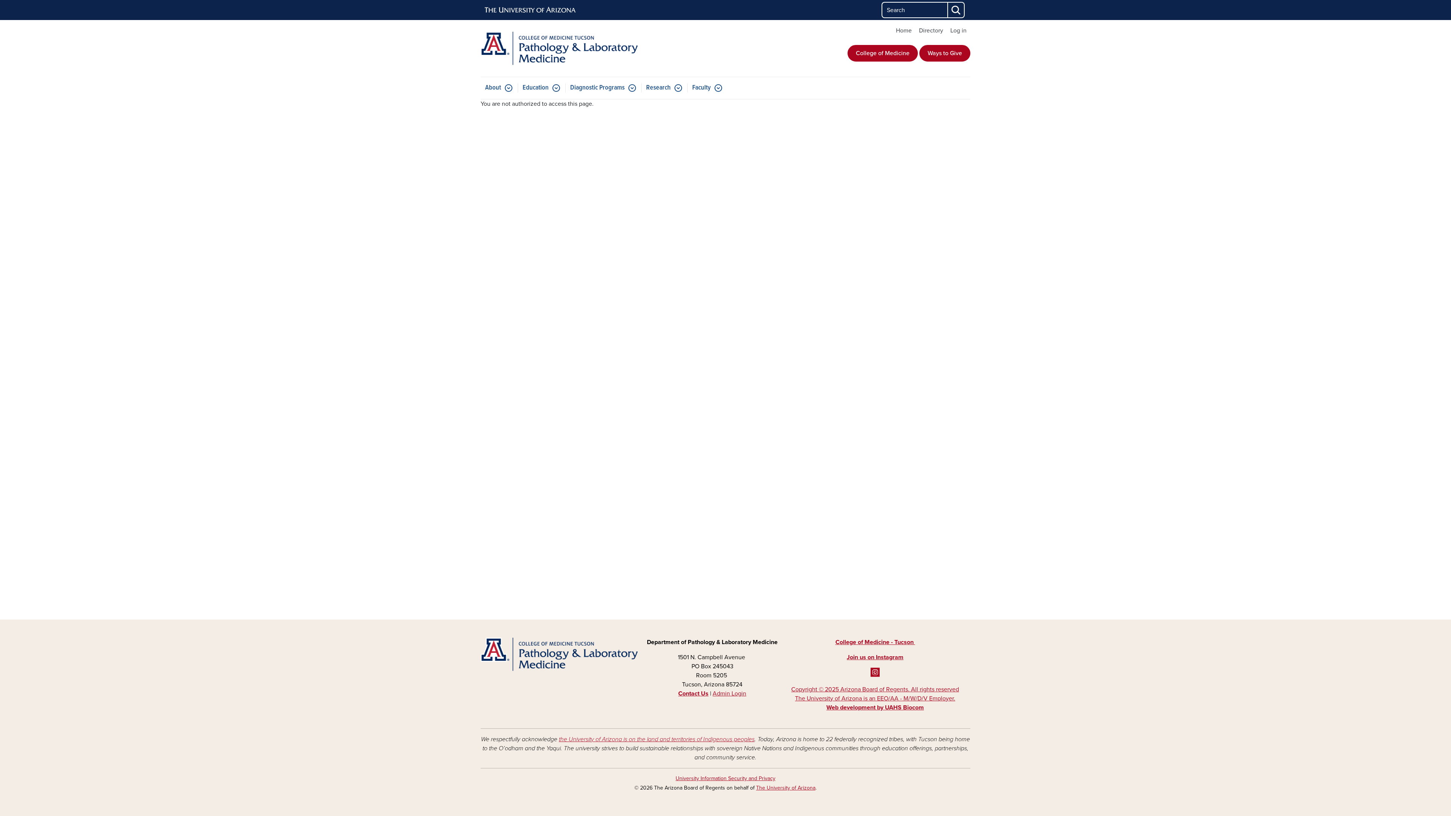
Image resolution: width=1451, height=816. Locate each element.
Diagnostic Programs (597, 87)
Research (658, 87)
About (493, 87)
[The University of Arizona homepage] (530, 10)
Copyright (875, 698)
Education (536, 87)
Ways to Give (945, 53)
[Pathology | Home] (559, 48)
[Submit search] (956, 10)
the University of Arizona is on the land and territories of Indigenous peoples (657, 739)
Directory (931, 30)
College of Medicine (883, 53)
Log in (958, 30)
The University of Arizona (785, 788)
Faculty (701, 87)
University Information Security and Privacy (725, 778)
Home (904, 30)
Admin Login (729, 693)
